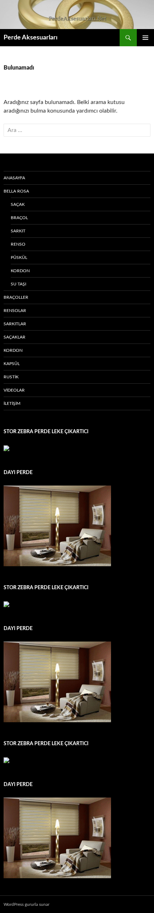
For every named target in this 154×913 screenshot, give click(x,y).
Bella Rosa (16, 191)
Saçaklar (14, 337)
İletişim (12, 403)
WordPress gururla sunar (26, 904)
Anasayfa (14, 178)
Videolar (14, 390)
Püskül (19, 257)
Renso (18, 244)
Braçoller (16, 297)
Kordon (20, 271)
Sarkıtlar (15, 324)
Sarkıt (18, 231)
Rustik (11, 377)
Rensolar (15, 310)
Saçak (18, 204)
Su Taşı (18, 284)
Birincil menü (145, 37)
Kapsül (12, 363)
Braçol (19, 218)
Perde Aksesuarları (31, 37)
